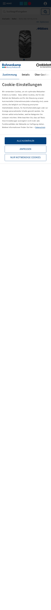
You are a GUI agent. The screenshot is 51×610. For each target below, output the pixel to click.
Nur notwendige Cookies (25, 157)
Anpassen (25, 149)
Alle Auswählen (25, 140)
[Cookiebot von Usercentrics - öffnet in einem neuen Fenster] (38, 65)
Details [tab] (26, 74)
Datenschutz (40, 127)
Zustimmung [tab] (10, 74)
